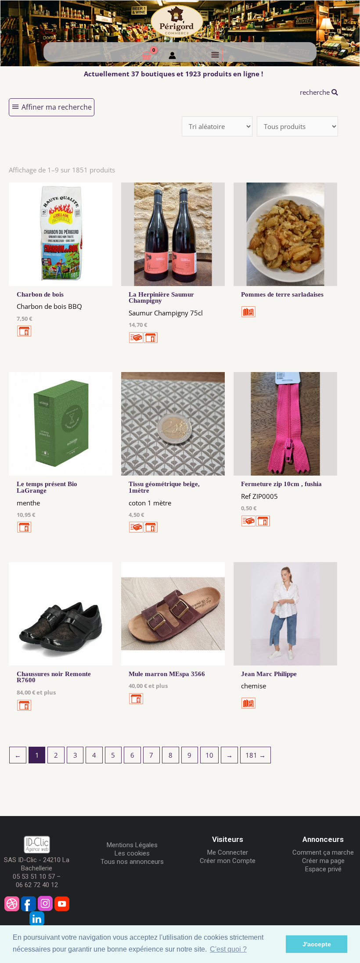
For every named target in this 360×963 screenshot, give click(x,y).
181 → (255, 755)
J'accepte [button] (316, 944)
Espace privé (323, 869)
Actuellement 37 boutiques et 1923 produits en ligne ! (173, 73)
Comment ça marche (323, 852)
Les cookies (132, 853)
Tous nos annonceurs (132, 862)
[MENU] (214, 54)
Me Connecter (227, 852)
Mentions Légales (132, 845)
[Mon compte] (172, 56)
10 (209, 755)
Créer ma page (323, 861)
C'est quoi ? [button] (228, 949)
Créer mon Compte (228, 861)
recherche (315, 92)
